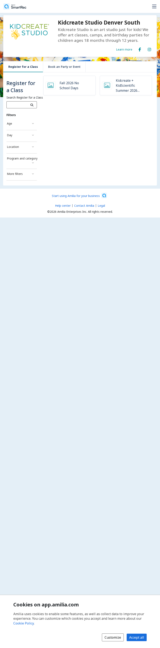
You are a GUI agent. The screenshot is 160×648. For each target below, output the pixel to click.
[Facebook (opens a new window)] (140, 49)
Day (9, 135)
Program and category (22, 158)
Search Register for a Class (24, 97)
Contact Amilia (84, 206)
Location (13, 147)
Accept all (136, 637)
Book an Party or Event (64, 67)
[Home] (14, 6)
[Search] (32, 104)
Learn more (124, 49)
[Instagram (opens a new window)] (149, 49)
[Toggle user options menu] (154, 6)
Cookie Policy (23, 623)
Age (9, 123)
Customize (113, 637)
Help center (63, 206)
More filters (15, 174)
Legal (101, 206)
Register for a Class (23, 67)
